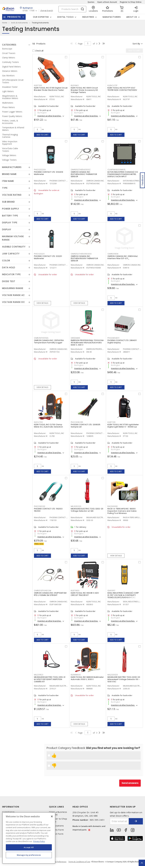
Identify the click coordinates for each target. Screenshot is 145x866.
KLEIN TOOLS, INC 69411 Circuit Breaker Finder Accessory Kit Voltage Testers (84, 90)
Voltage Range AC (13, 295)
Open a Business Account (58, 813)
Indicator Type (11, 274)
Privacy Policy (39, 841)
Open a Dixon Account (107, 2)
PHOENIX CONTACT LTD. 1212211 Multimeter (48, 257)
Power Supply (10, 208)
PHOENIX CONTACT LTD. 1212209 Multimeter (48, 173)
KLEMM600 (76, 674)
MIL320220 (76, 506)
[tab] (16, 44)
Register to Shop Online (130, 2)
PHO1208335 (77, 422)
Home (4, 22)
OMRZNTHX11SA (41, 338)
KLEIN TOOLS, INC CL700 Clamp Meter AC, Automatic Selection (48, 425)
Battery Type (10, 215)
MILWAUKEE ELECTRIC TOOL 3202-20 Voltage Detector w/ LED (87, 510)
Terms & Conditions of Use (79, 861)
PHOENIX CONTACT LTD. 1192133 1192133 (48, 510)
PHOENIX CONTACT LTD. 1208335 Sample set (85, 425)
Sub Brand (8, 201)
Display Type (9, 222)
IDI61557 (111, 590)
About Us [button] (131, 17)
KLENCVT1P (112, 85)
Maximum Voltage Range (13, 238)
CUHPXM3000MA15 (116, 169)
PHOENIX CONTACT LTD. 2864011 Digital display (122, 341)
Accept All (29, 847)
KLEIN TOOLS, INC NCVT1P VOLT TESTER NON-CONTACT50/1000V (122, 89)
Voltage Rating (12, 194)
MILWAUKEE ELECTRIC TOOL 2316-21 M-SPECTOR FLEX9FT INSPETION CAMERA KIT (49, 679)
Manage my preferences (29, 855)
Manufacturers (112, 17)
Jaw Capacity (11, 253)
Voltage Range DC (13, 302)
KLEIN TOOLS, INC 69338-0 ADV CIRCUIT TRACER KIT (85, 594)
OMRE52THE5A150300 (81, 254)
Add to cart (43, 134)
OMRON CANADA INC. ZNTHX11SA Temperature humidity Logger (49, 341)
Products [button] (14, 16)
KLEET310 (38, 85)
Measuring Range (12, 288)
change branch (46, 10)
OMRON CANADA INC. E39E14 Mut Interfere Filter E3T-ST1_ (122, 257)
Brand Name (9, 174)
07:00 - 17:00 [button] (28, 10)
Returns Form (56, 829)
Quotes (91, 2)
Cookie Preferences (58, 862)
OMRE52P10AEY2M (42, 590)
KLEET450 (75, 590)
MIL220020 (112, 674)
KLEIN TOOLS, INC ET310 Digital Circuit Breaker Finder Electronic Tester (51, 89)
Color (6, 260)
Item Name (8, 181)
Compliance (8, 812)
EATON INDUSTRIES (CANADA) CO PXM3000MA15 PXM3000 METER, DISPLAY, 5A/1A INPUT (122, 174)
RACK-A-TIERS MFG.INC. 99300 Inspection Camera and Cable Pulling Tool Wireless (122, 511)
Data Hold (8, 267)
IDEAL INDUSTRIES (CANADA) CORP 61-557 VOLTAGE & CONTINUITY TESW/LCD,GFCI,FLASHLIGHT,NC (123, 595)
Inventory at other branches (49, 116)
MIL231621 (38, 674)
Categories (9, 44)
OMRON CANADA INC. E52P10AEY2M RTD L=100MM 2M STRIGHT (50, 594)
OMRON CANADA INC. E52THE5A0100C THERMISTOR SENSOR (84, 174)
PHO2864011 (113, 338)
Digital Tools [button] (65, 17)
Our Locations (56, 825)
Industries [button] (88, 17)
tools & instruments (19, 22)
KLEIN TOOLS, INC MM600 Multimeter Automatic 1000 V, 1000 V (87, 678)
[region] (28, 838)
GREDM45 (75, 338)
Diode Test (8, 281)
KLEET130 (111, 422)
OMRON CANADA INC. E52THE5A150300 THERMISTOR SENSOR (84, 258)
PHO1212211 (39, 254)
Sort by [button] (136, 43)
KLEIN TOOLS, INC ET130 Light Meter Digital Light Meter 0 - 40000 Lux (123, 425)
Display (6, 229)
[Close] (52, 816)
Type (5, 187)
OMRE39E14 (112, 254)
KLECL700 (38, 422)
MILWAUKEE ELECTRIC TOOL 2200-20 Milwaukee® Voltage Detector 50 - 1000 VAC (123, 679)
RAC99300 (112, 506)
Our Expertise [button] (41, 17)
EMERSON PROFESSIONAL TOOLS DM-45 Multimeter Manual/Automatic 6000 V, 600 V (87, 342)
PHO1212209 (40, 169)
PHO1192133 (39, 506)
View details (42, 303)
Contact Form (56, 834)
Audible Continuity (13, 246)
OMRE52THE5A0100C (81, 169)
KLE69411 (75, 85)
